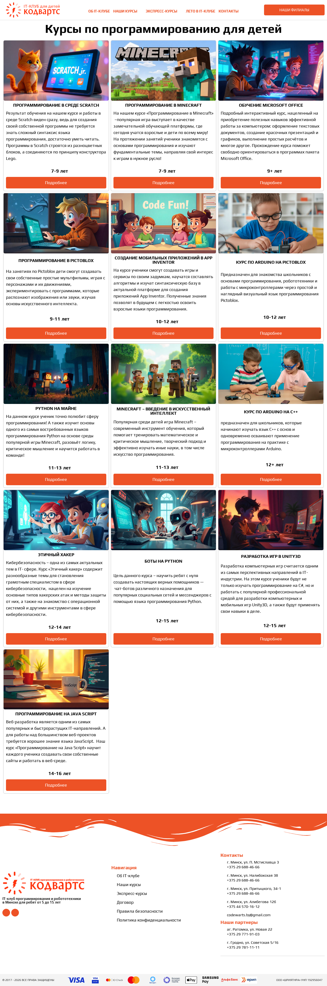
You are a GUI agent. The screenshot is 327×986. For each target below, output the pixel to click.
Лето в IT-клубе (200, 11)
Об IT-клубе (99, 11)
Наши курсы (125, 11)
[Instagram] (15, 912)
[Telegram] (6, 912)
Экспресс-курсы (161, 11)
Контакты (228, 11)
